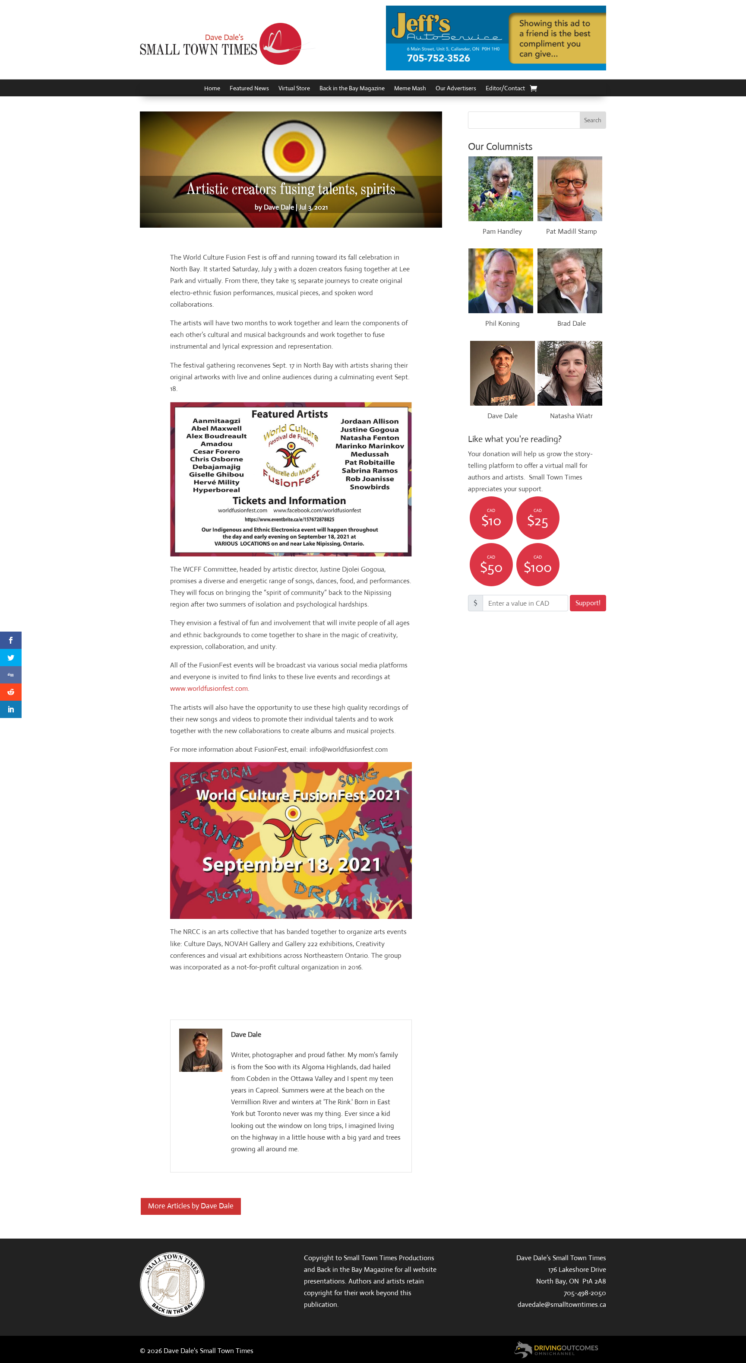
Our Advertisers (456, 88)
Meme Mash (410, 88)
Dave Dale (279, 207)
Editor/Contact (505, 88)
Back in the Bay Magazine (352, 88)
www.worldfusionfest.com (209, 688)
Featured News (249, 88)
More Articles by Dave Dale (191, 1205)
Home (212, 88)
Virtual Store (294, 88)
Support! (588, 602)
